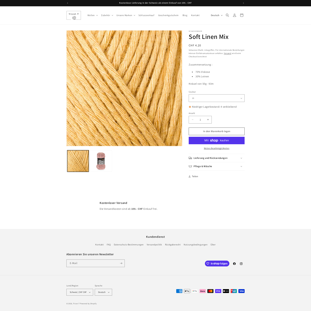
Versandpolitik (154, 244)
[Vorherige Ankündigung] (67, 3)
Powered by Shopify (88, 303)
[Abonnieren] (121, 263)
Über (213, 244)
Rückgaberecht (173, 244)
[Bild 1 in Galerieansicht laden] (78, 161)
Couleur (192, 91)
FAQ (109, 244)
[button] (92, 15)
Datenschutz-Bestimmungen (129, 244)
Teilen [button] (195, 176)
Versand (227, 53)
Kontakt (99, 244)
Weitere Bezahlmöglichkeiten (217, 148)
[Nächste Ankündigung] (243, 3)
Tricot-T (76, 303)
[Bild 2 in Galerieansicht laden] (101, 161)
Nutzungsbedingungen (195, 244)
